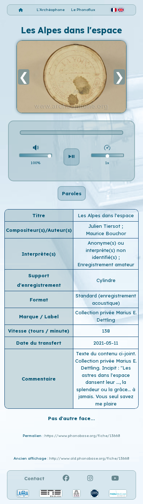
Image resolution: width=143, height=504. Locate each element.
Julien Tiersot (105, 226)
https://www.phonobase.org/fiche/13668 (82, 435)
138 (106, 331)
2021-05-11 (106, 343)
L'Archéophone (51, 9)
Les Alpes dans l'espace (106, 215)
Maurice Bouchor (106, 233)
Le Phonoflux (83, 9)
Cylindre (105, 280)
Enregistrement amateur (105, 264)
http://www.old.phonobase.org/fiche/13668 (89, 458)
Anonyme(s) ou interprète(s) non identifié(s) (106, 250)
